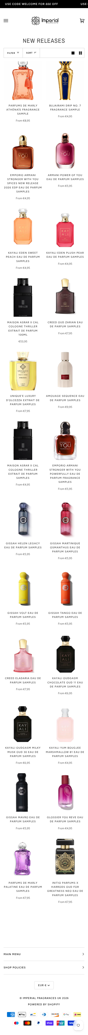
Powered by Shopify (44, 1004)
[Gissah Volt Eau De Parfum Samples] (23, 588)
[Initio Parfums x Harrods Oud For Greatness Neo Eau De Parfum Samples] (65, 858)
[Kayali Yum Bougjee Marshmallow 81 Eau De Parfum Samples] (65, 723)
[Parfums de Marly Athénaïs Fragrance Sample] (23, 80)
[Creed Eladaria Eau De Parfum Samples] (23, 653)
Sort (29, 53)
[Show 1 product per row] (73, 52)
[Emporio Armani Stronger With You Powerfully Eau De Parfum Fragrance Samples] (65, 440)
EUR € (42, 985)
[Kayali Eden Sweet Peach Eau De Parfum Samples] (23, 228)
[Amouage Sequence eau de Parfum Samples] (65, 371)
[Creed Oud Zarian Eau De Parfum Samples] (65, 297)
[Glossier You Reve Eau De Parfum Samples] (65, 792)
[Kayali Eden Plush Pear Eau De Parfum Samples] (65, 228)
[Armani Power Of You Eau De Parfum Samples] (65, 150)
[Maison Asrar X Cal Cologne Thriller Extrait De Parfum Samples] (23, 440)
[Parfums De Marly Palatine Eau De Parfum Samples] (23, 858)
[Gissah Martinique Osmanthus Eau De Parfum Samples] (65, 518)
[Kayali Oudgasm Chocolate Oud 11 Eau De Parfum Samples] (65, 653)
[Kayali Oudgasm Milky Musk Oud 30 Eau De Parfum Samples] (23, 723)
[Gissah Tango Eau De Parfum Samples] (65, 588)
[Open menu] (10, 20)
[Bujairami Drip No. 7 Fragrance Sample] (65, 80)
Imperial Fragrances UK (42, 998)
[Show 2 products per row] (80, 52)
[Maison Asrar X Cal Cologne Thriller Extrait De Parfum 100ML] (23, 297)
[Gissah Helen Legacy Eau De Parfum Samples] (23, 518)
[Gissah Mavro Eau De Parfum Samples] (23, 792)
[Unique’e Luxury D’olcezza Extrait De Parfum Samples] (23, 371)
